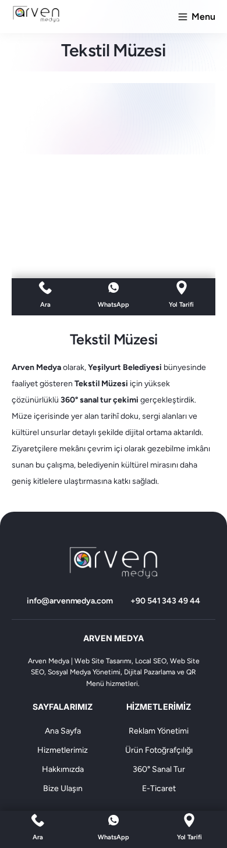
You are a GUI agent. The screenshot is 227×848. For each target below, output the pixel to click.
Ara (38, 837)
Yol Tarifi (189, 837)
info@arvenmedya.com (70, 601)
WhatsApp (113, 837)
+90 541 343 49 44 (165, 601)
